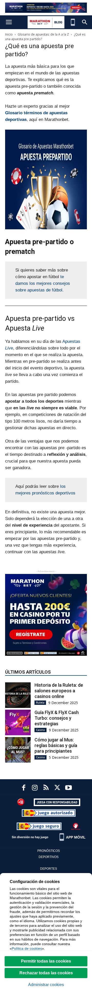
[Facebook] (23, 788)
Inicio (9, 34)
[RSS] (46, 788)
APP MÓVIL (76, 837)
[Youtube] (68, 788)
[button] (85, 22)
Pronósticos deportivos (48, 854)
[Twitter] (57, 788)
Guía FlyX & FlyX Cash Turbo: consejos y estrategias (56, 718)
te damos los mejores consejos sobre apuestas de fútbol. (42, 283)
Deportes (48, 868)
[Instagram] (35, 788)
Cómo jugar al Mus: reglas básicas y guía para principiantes (55, 745)
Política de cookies (27, 948)
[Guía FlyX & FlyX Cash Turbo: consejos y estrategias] (18, 722)
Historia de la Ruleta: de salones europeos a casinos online (58, 690)
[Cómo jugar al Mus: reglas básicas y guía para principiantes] (18, 750)
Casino (40, 730)
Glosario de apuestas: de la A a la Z (43, 34)
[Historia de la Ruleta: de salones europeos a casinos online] (18, 695)
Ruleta (40, 702)
